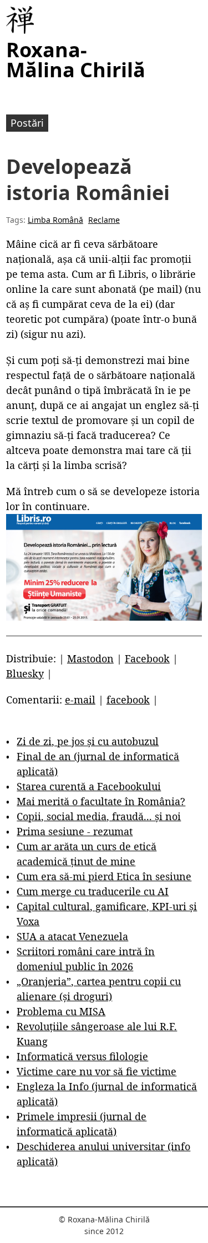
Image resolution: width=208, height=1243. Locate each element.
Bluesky (25, 673)
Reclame (104, 219)
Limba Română (55, 219)
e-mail (80, 699)
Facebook (147, 658)
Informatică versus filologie (82, 1056)
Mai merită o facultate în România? (101, 801)
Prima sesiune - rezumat (75, 831)
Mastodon (90, 658)
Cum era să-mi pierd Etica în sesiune (104, 876)
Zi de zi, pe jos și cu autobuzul (88, 741)
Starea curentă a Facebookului (89, 786)
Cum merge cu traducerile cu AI (93, 891)
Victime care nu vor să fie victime (96, 1071)
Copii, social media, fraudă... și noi (99, 816)
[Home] (20, 20)
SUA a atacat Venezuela (72, 936)
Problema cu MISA (61, 1011)
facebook (128, 699)
